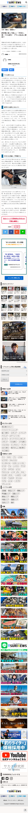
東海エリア (5, 496)
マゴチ (4, 478)
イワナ (4, 469)
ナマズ (4, 466)
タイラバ (5, 439)
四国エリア (14, 499)
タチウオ (11, 469)
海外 (12, 502)
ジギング (5, 442)
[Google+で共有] (16, 232)
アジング (5, 436)
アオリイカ (5, 472)
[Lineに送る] (22, 232)
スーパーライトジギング (17, 439)
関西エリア (14, 496)
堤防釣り (4, 70)
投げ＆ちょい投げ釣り (18, 448)
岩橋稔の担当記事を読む (14, 63)
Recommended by (20, 362)
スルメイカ (13, 460)
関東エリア (20, 490)
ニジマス (16, 466)
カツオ (10, 481)
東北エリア (11, 490)
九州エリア (5, 502)
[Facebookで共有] (11, 232)
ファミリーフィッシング (9, 430)
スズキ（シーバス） (18, 463)
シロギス (18, 475)
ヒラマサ (5, 460)
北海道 (4, 490)
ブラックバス (6, 484)
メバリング (22, 433)
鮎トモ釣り (5, 433)
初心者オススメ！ (7, 427)
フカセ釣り (13, 442)
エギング (14, 433)
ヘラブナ (17, 481)
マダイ (9, 457)
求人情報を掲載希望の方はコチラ (14, 244)
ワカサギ (11, 478)
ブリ (14, 457)
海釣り (11, 70)
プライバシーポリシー (12, 800)
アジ (3, 457)
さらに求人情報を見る (14, 278)
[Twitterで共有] (5, 232)
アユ (9, 466)
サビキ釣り (5, 451)
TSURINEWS (12, 803)
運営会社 (5, 800)
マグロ (4, 481)
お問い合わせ (20, 800)
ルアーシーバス (14, 436)
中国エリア (5, 499)
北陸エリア (15, 493)
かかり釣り (5, 448)
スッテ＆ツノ (15, 445)
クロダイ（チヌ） (7, 475)
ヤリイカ (19, 478)
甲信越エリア (6, 493)
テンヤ (24, 445)
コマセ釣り (22, 442)
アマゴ (23, 466)
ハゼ (24, 475)
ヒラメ (18, 469)
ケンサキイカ (6, 463)
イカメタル (5, 445)
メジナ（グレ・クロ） (18, 472)
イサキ (20, 457)
